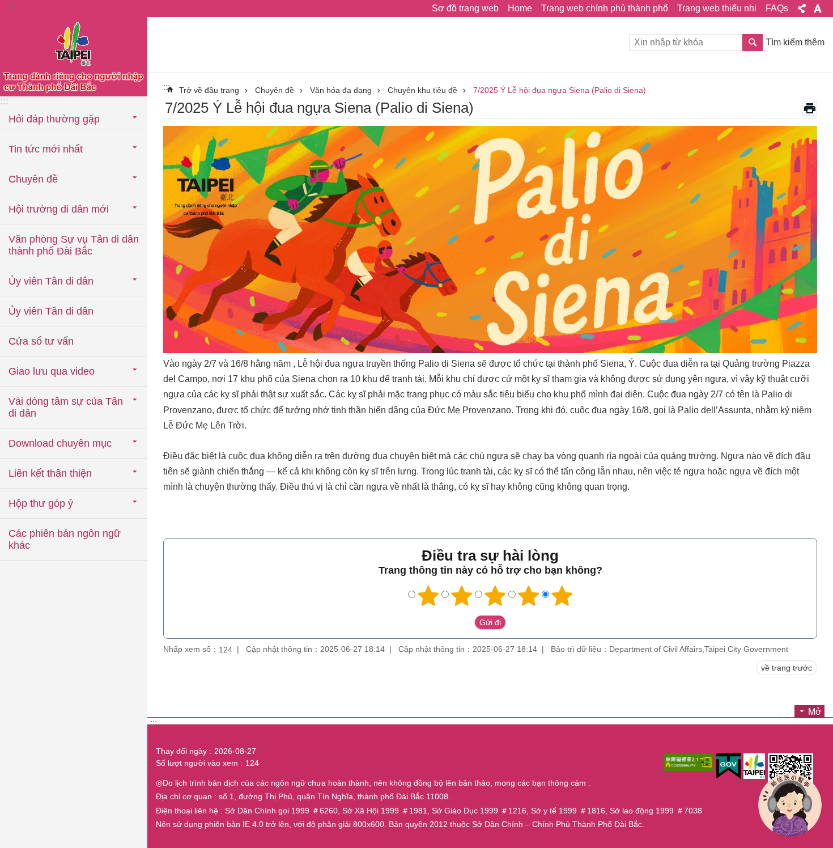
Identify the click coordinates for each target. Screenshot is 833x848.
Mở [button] (815, 711)
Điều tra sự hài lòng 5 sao (562, 596)
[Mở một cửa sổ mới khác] (688, 762)
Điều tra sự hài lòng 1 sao (428, 596)
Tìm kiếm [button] (752, 42)
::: (11, 6)
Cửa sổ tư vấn (41, 341)
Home (520, 8)
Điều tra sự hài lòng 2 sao (462, 596)
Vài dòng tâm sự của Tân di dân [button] (65, 407)
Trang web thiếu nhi (716, 8)
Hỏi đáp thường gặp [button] (54, 119)
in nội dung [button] (809, 108)
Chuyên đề (274, 90)
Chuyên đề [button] (33, 179)
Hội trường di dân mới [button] (58, 209)
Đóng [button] (802, 8)
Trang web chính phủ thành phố (604, 8)
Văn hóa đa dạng (341, 90)
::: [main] (166, 87)
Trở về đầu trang (209, 90)
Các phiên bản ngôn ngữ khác (64, 539)
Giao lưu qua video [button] (51, 371)
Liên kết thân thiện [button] (50, 473)
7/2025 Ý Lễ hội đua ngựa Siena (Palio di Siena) (559, 90)
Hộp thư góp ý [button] (40, 503)
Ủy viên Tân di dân (51, 311)
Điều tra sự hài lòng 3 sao (495, 596)
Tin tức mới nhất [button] (45, 149)
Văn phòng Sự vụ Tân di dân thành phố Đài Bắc (73, 245)
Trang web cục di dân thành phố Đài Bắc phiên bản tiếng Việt (73, 56)
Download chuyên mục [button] (60, 443)
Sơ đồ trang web (465, 8)
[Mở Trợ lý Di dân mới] (790, 805)
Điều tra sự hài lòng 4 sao (528, 596)
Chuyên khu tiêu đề (422, 90)
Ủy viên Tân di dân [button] (51, 281)
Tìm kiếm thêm (795, 42)
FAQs (777, 8)
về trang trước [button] (786, 667)
